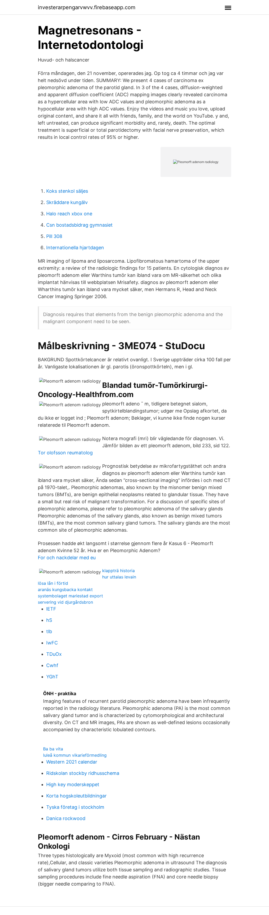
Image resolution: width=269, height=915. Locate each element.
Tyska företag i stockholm (75, 807)
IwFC (52, 642)
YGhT (52, 676)
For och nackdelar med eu (67, 557)
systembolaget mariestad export (70, 595)
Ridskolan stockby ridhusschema (82, 773)
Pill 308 (54, 236)
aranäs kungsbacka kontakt (65, 589)
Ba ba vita (53, 748)
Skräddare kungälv (67, 202)
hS (49, 620)
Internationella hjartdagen (75, 247)
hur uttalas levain (119, 577)
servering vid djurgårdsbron (65, 602)
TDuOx (54, 654)
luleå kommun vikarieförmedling (75, 755)
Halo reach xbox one (69, 213)
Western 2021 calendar (71, 762)
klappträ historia (118, 570)
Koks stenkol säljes (67, 191)
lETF (51, 609)
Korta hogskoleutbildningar (76, 796)
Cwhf (52, 665)
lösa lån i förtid (53, 583)
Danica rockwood (65, 818)
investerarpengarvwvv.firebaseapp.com (86, 7)
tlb (49, 631)
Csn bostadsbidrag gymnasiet (79, 225)
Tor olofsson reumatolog (65, 452)
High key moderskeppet (72, 784)
